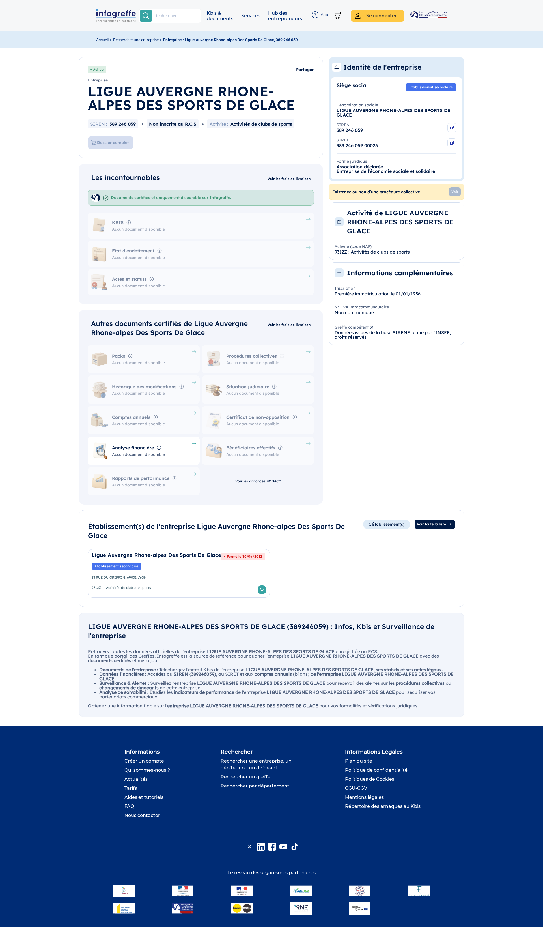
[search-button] (146, 16)
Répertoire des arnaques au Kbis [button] (383, 806)
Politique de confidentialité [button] (376, 770)
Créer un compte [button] (144, 761)
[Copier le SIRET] (451, 142)
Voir (454, 192)
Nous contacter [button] (142, 815)
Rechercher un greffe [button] (245, 777)
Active (98, 69)
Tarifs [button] (130, 788)
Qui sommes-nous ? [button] (147, 770)
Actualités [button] (136, 779)
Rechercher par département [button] (255, 786)
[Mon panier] (338, 16)
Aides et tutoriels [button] (143, 797)
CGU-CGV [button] (356, 788)
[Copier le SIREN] (451, 127)
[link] (179, 573)
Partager (305, 69)
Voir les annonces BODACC (258, 481)
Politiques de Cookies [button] (369, 779)
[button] (220, 15)
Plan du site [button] (358, 761)
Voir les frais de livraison (289, 179)
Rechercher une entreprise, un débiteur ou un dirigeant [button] (256, 764)
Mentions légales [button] (364, 797)
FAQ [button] (129, 806)
